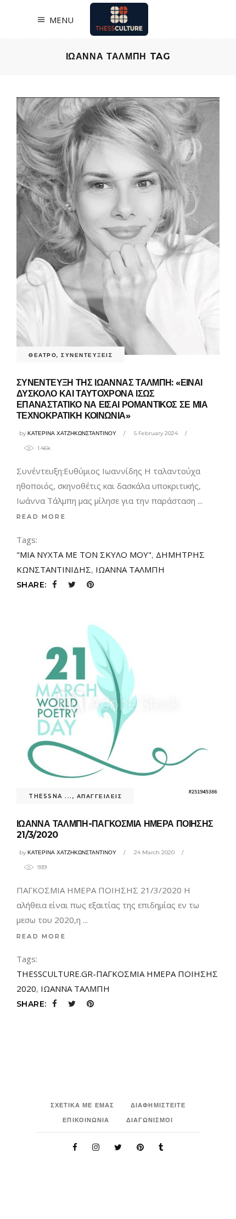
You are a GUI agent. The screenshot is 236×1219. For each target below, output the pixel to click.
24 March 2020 (154, 852)
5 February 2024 (156, 433)
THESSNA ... (50, 796)
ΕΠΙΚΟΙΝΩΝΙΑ (86, 1120)
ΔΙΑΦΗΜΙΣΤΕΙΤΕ (158, 1105)
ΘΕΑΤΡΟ (43, 355)
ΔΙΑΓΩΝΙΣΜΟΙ (149, 1120)
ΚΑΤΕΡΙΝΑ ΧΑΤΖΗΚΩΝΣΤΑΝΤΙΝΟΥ (71, 433)
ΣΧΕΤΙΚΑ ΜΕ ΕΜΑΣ (82, 1105)
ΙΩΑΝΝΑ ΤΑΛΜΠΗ (130, 569)
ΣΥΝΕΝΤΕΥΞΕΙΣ (87, 355)
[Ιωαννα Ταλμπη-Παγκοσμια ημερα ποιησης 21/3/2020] (118, 703)
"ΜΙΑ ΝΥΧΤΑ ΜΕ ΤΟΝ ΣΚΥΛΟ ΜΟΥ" (83, 554)
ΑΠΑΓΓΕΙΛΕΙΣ (99, 796)
